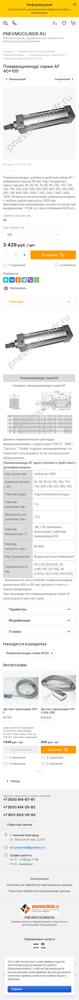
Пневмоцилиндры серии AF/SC (47, 55)
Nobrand (46, 717)
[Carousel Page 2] (39, 771)
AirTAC (7, 717)
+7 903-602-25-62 (19, 815)
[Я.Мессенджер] (5, 280)
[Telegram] (24, 280)
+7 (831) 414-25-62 (19, 807)
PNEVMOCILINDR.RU (24, 33)
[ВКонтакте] (12, 280)
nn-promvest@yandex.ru (27, 847)
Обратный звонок (19, 824)
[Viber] (30, 280)
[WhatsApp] (36, 280)
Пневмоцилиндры (13, 55)
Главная (7, 51)
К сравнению (17, 265)
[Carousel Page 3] (41, 771)
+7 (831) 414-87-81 (19, 799)
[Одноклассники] (18, 280)
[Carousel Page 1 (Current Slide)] (37, 771)
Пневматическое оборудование (36, 51)
